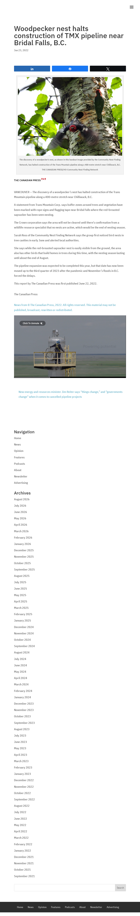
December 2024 (24, 627)
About (17, 470)
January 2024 (22, 697)
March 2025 (21, 608)
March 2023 (21, 761)
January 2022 (22, 850)
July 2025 (20, 582)
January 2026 (22, 544)
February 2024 (23, 691)
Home (17, 438)
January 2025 (22, 620)
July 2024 (20, 659)
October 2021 (22, 869)
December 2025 (24, 550)
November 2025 (24, 556)
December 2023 (24, 703)
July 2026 (20, 505)
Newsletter (20, 476)
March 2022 (21, 837)
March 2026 (21, 531)
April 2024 (20, 678)
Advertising (21, 482)
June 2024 (20, 665)
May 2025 (20, 595)
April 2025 (20, 601)
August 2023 (22, 729)
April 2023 (20, 754)
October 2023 (22, 716)
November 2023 (24, 710)
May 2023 (20, 748)
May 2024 (20, 671)
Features (19, 457)
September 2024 (24, 646)
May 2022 (20, 825)
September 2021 (24, 876)
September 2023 (24, 723)
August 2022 (22, 805)
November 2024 (24, 633)
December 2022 (24, 780)
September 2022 (24, 799)
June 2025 (20, 588)
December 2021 (24, 857)
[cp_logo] (30, 178)
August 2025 (22, 576)
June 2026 (20, 512)
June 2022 (20, 818)
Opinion (18, 451)
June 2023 (20, 742)
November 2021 (24, 863)
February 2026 (23, 537)
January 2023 (22, 774)
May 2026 (20, 518)
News (17, 444)
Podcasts (19, 463)
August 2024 (22, 652)
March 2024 (21, 684)
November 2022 (24, 786)
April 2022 (20, 831)
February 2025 (23, 614)
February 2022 (23, 844)
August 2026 (22, 499)
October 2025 (22, 563)
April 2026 (20, 524)
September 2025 (24, 569)
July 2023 (20, 735)
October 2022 (22, 793)
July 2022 (20, 812)
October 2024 (22, 639)
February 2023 (23, 767)
